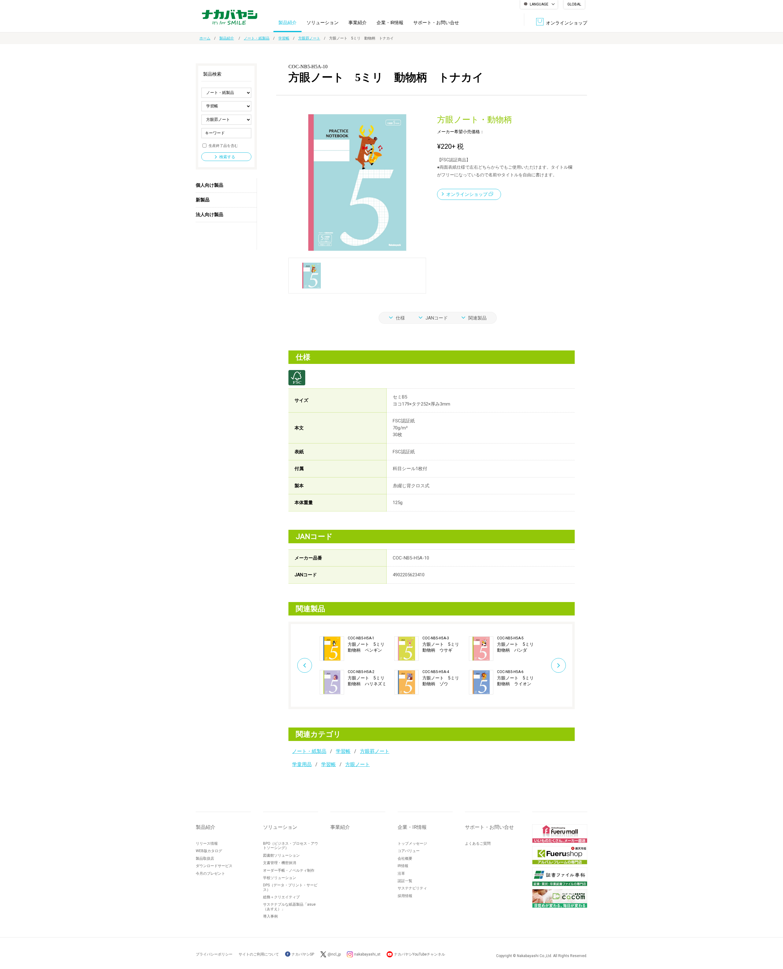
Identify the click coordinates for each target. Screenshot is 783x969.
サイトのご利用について (259, 954)
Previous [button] (304, 665)
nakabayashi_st (367, 954)
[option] (357, 665)
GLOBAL (574, 4)
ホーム (204, 38)
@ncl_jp (334, 954)
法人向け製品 (209, 214)
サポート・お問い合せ (436, 22)
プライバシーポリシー (214, 954)
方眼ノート (357, 764)
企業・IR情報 (390, 22)
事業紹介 (357, 22)
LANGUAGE (539, 4)
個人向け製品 (209, 185)
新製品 (203, 199)
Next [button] (558, 665)
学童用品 (302, 764)
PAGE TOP (772, 940)
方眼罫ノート (309, 38)
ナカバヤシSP (302, 954)
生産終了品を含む (223, 145)
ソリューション (322, 22)
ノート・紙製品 (256, 38)
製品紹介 (287, 22)
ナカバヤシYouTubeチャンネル (419, 954)
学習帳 (283, 38)
